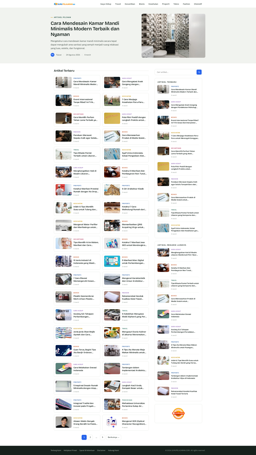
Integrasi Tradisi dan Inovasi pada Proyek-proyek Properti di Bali (84, 405)
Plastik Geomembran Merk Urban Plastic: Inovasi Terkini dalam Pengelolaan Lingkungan (85, 297)
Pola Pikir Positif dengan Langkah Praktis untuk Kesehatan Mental (134, 119)
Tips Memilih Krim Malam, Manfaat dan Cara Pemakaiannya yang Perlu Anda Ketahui (85, 244)
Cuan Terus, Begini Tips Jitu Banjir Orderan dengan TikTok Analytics (85, 351)
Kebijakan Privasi (70, 450)
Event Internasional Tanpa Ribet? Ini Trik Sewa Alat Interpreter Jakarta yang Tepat (84, 101)
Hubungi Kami (113, 450)
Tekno (176, 4)
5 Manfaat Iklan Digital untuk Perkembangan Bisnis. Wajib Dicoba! (133, 262)
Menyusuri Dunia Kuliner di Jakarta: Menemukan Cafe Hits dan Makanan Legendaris (134, 333)
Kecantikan (130, 4)
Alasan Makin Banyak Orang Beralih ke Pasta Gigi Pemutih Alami (84, 422)
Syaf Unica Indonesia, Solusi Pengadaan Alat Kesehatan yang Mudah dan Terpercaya (133, 154)
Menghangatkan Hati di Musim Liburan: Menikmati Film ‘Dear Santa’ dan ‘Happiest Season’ (84, 172)
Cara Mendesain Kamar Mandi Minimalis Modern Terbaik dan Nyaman (85, 28)
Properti (165, 4)
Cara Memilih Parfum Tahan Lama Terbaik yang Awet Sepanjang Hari (85, 119)
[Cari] (199, 72)
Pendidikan (127, 400)
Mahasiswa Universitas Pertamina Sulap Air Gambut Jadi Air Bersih (133, 405)
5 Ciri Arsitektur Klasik (133, 189)
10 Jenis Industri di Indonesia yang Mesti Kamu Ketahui (83, 262)
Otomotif (198, 4)
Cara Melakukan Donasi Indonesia (85, 369)
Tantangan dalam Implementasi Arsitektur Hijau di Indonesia (134, 369)
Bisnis (142, 4)
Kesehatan (153, 4)
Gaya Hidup (105, 4)
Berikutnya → (113, 437)
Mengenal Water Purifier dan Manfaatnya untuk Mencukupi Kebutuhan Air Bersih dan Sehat (85, 226)
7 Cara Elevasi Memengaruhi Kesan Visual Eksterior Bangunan (83, 279)
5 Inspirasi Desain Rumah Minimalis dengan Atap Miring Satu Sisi (85, 387)
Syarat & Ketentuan (87, 450)
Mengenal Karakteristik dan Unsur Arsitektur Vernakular (133, 279)
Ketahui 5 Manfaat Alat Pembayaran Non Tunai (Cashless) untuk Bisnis (133, 172)
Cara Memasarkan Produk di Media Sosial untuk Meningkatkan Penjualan (133, 137)
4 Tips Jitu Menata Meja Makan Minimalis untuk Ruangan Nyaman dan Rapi (133, 351)
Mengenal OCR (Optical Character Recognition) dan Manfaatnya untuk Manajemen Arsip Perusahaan (133, 422)
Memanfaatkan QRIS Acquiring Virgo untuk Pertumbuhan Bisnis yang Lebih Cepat (132, 226)
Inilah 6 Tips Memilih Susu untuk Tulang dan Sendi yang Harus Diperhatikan (84, 208)
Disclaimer (101, 450)
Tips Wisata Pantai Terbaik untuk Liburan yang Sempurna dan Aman (84, 154)
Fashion (186, 4)
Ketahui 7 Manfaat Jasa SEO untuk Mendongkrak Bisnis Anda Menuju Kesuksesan (134, 244)
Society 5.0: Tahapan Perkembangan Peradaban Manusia (83, 315)
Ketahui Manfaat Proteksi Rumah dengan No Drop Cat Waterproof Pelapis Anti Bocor (85, 190)
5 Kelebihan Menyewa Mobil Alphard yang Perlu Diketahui (134, 315)
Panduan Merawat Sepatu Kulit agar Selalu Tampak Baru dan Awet (85, 137)
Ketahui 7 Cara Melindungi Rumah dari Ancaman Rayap (133, 208)
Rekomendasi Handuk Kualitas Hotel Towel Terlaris (132, 297)
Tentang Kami (56, 450)
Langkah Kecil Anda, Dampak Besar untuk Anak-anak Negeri (132, 387)
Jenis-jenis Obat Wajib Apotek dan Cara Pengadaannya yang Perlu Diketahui (84, 333)
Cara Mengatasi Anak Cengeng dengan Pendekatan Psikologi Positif (132, 83)
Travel (118, 4)
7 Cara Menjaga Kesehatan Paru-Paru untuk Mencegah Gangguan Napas (132, 101)
